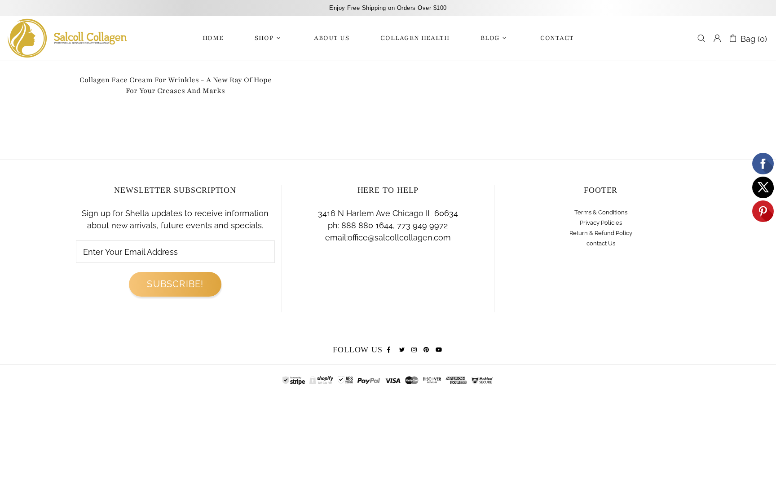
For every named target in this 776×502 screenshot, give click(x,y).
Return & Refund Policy (600, 233)
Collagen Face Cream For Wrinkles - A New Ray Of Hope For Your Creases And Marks (175, 85)
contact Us (600, 243)
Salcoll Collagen (67, 38)
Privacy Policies (601, 222)
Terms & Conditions (600, 212)
